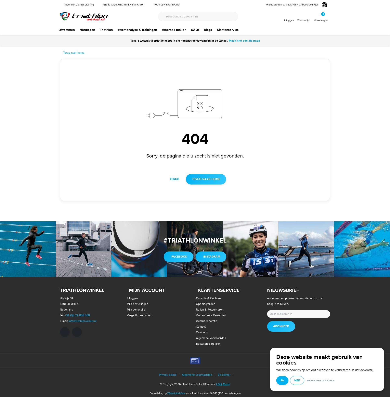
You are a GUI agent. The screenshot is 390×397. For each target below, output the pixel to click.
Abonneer (281, 326)
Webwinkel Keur (176, 393)
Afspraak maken (174, 29)
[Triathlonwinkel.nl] (84, 16)
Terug (174, 179)
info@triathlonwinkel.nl (82, 321)
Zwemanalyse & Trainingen (137, 29)
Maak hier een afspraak (244, 41)
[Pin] (195, 360)
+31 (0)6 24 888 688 (77, 315)
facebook (179, 257)
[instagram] (77, 332)
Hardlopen (87, 29)
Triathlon (106, 29)
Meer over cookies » (321, 380)
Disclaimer (224, 375)
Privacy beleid (168, 375)
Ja (282, 380)
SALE (195, 29)
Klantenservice (228, 29)
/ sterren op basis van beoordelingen (292, 4)
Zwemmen (67, 29)
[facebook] (65, 332)
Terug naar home (206, 179)
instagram (211, 257)
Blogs (208, 29)
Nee (297, 380)
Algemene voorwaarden (197, 375)
